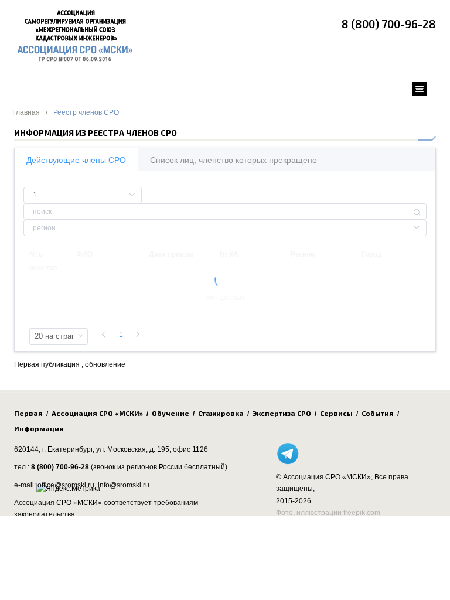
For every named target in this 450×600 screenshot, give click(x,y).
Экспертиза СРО (282, 413)
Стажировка (221, 413)
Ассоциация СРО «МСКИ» (97, 413)
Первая (28, 413)
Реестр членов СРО (86, 112)
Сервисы (336, 413)
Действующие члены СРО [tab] (76, 160)
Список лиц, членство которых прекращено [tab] (233, 160)
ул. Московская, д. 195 (132, 449)
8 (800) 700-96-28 (389, 23)
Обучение (170, 413)
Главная (26, 112)
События (378, 413)
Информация (39, 428)
